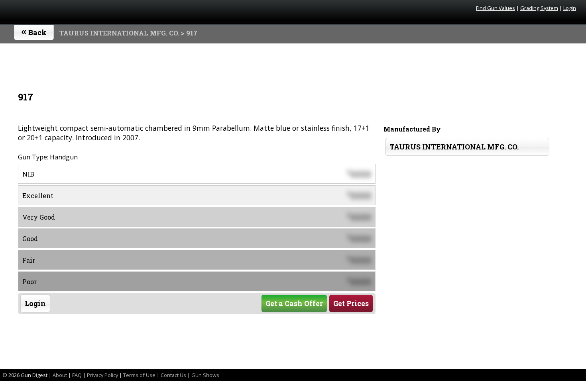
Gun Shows (205, 375)
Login (569, 8)
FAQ (77, 375)
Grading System (539, 8)
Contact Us (173, 375)
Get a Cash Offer (294, 303)
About (60, 375)
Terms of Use (139, 375)
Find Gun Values (495, 8)
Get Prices (351, 303)
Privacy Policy (102, 375)
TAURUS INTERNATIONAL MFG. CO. (119, 33)
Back (34, 30)
